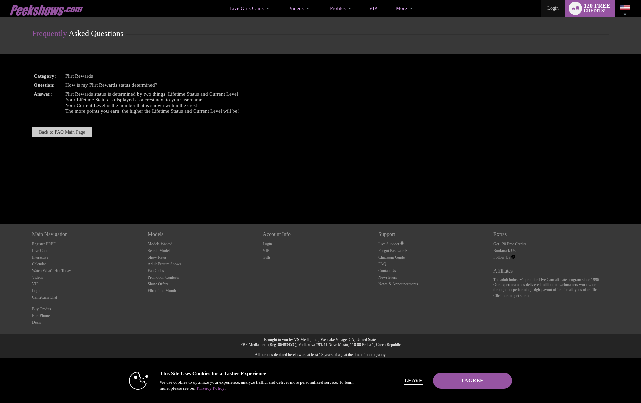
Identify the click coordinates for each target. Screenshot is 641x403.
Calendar (39, 264)
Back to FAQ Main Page (62, 132)
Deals (36, 322)
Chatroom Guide (391, 257)
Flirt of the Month (162, 290)
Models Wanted (160, 244)
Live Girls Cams (247, 8)
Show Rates (157, 257)
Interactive (40, 257)
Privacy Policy (211, 388)
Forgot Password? (392, 250)
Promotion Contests (163, 277)
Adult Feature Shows (164, 264)
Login (553, 8)
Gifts (267, 257)
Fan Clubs (156, 270)
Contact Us (387, 270)
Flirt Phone (41, 315)
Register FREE (44, 244)
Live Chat (39, 250)
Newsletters (387, 277)
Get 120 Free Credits (509, 244)
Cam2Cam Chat (44, 297)
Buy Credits (41, 309)
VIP (373, 8)
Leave (413, 380)
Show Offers (158, 284)
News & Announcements (398, 284)
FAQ (382, 264)
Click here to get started (511, 295)
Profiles (338, 8)
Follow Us (502, 257)
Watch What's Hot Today (51, 270)
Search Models (159, 250)
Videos (296, 8)
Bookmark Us (504, 250)
